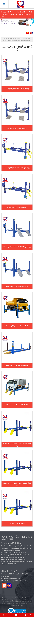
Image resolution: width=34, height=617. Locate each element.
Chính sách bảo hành (10, 601)
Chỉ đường (29, 615)
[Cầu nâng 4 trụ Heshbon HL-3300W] (17, 268)
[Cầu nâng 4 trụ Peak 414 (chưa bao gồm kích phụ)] (17, 426)
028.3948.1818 (16, 550)
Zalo (18, 615)
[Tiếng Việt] (28, 32)
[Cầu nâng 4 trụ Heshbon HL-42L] (17, 189)
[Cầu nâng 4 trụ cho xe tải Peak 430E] (17, 307)
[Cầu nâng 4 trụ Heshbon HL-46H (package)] (17, 70)
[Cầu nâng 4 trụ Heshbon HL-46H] (17, 110)
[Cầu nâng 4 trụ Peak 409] (17, 505)
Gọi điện (7, 615)
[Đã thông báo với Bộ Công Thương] (17, 611)
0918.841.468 (14, 555)
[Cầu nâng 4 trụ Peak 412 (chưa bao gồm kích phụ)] (17, 465)
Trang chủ (6, 38)
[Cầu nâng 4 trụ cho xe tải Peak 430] (17, 347)
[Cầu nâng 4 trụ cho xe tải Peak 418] (17, 386)
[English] (31, 32)
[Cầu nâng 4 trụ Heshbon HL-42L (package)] (17, 149)
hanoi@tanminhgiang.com (18, 581)
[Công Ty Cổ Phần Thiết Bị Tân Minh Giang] (21, 4)
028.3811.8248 (6, 553)
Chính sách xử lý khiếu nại (21, 598)
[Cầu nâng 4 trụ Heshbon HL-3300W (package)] (17, 228)
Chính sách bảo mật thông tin (24, 601)
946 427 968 (13, 14)
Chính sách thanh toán (8, 598)
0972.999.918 (24, 555)
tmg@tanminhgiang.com (17, 557)
